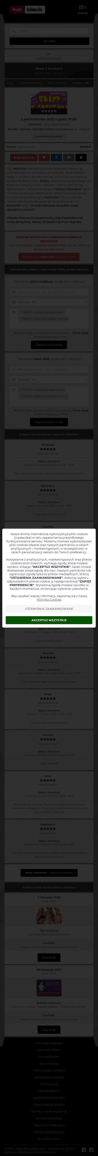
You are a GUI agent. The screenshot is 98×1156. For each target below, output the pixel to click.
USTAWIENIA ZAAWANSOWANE (49, 608)
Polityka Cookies (49, 599)
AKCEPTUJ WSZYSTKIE (49, 620)
